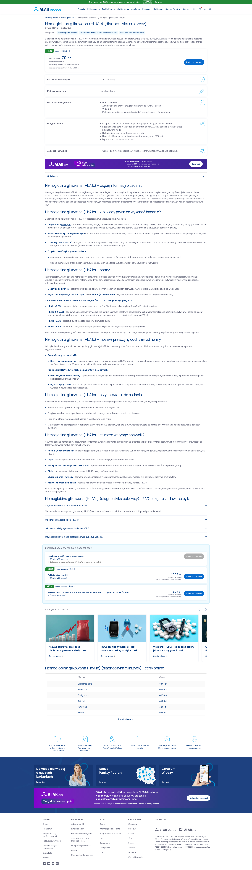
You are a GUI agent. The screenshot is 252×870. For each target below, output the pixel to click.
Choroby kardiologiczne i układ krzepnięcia (98, 32)
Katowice (82, 706)
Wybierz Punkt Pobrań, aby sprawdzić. (88, 562)
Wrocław (132, 829)
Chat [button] (102, 852)
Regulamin (47, 829)
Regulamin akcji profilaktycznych (50, 834)
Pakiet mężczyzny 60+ (58, 575)
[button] (63, 61)
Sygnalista (47, 853)
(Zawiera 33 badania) (59, 559)
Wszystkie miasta (135, 857)
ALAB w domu (123, 9)
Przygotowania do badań (110, 833)
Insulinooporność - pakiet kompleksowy (66, 556)
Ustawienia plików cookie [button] (82, 855)
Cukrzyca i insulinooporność (132, 32)
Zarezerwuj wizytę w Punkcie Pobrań (80, 839)
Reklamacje (105, 843)
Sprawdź (158, 2)
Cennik (74, 850)
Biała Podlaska (85, 683)
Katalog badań (67, 17)
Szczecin (131, 847)
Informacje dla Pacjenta (110, 829)
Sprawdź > (40, 782)
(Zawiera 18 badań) (58, 595)
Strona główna (51, 17)
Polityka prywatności (52, 841)
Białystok (82, 689)
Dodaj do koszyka (194, 62)
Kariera (46, 857)
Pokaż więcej (124, 719)
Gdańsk (82, 701)
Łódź (130, 838)
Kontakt (103, 824)
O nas (45, 824)
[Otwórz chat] (200, 9)
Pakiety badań (93, 9)
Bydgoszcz (83, 695)
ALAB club (135, 9)
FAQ (101, 838)
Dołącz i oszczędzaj (199, 798)
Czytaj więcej (55, 656)
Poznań (131, 833)
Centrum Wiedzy (172, 9)
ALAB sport (158, 9)
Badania (81, 9)
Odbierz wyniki (188, 9)
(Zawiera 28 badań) (58, 578)
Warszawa (132, 824)
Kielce (81, 712)
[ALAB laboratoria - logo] (47, 9)
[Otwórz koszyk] (214, 9)
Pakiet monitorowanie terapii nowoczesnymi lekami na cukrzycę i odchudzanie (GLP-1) (88, 592)
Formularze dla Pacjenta (81, 833)
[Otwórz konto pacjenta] (210, 9)
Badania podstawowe (67, 32)
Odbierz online (110, 150)
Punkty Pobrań (108, 9)
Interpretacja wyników (81, 845)
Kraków (131, 843)
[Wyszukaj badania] (205, 9)
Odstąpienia (105, 847)
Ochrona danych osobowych (50, 846)
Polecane (146, 9)
